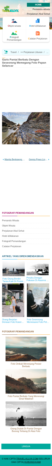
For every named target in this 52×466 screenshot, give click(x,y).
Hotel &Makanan (10, 236)
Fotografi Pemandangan (14, 241)
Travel (14, 52)
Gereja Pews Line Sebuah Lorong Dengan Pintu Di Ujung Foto (38, 159)
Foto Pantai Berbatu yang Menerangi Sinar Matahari (26, 397)
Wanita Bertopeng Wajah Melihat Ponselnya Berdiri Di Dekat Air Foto (15, 159)
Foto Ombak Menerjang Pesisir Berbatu (26, 365)
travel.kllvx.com (27, 459)
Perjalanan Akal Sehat (38, 14)
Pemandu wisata (41, 9)
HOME (38, 4)
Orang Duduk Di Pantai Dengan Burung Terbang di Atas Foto (26, 429)
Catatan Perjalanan (11, 246)
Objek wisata (8, 225)
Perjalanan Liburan (33, 52)
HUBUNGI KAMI (32, 462)
